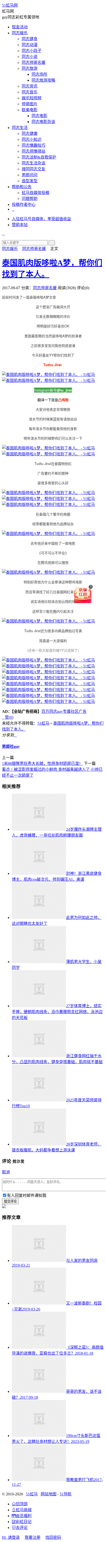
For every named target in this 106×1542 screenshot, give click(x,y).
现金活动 (20, 27)
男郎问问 (29, 175)
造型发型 (29, 181)
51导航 (65, 1494)
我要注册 (32, 1537)
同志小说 (29, 56)
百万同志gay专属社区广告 (64, 711)
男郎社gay (11, 746)
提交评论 (10, 1201)
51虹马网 (10, 5)
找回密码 (53, 1537)
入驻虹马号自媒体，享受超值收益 (41, 219)
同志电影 (39, 116)
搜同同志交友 (33, 169)
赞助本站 (20, 225)
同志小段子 (31, 51)
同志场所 (39, 74)
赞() (7, 717)
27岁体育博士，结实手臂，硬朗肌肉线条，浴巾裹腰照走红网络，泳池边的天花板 (57, 1012)
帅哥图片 (29, 104)
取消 (6, 1172)
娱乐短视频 (31, 98)
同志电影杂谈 (43, 122)
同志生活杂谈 (33, 163)
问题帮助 (29, 199)
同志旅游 (29, 68)
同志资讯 (29, 86)
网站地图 (48, 1494)
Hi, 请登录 (11, 1537)
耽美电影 (29, 110)
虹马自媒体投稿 (35, 193)
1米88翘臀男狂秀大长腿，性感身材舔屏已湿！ (42, 763)
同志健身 (29, 39)
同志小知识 (31, 139)
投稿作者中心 (23, 204)
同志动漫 (29, 45)
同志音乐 (29, 92)
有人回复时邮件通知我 (26, 1195)
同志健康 (29, 133)
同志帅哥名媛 (33, 62)
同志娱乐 (20, 33)
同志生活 (20, 128)
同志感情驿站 (33, 151)
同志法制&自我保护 (39, 157)
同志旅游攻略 (43, 80)
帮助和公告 (22, 187)
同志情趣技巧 (33, 145)
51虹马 (43, 723)
